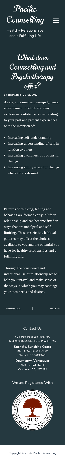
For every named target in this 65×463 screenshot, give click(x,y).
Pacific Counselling (25, 14)
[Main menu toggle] (55, 20)
